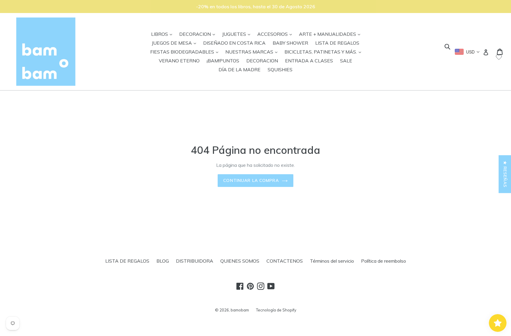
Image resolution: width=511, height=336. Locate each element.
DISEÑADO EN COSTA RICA (234, 43)
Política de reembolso (383, 261)
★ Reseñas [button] (505, 174)
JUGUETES (237, 34)
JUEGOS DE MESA (175, 43)
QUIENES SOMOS (239, 261)
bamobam (240, 310)
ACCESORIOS (276, 34)
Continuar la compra (251, 180)
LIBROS (163, 34)
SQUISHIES (280, 69)
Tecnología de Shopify (276, 310)
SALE (346, 61)
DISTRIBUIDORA (194, 261)
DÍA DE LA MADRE (240, 69)
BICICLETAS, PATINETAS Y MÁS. (324, 52)
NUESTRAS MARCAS (252, 52)
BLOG (162, 261)
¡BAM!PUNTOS (223, 61)
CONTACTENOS (284, 261)
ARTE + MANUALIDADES (331, 34)
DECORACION (198, 34)
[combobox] (467, 52)
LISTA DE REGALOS (337, 43)
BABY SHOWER (290, 43)
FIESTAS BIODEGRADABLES (185, 52)
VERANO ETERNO (179, 61)
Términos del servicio (332, 261)
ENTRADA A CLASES (309, 61)
